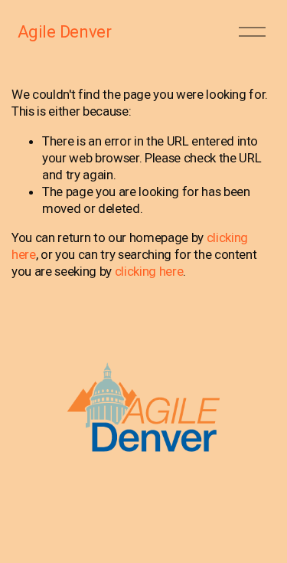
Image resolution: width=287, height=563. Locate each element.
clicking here (149, 271)
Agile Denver (65, 31)
